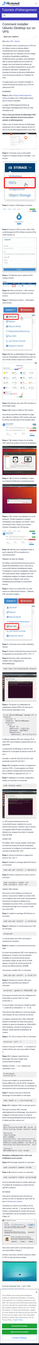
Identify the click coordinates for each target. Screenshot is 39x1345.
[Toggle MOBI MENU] (36, 3)
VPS (11, 41)
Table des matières (10, 37)
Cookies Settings (19, 1338)
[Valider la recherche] (4, 15)
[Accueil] (11, 3)
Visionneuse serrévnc (15, 1201)
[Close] (36, 1292)
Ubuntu (17, 41)
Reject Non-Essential (19, 1332)
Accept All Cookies (19, 1326)
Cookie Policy (18, 1320)
